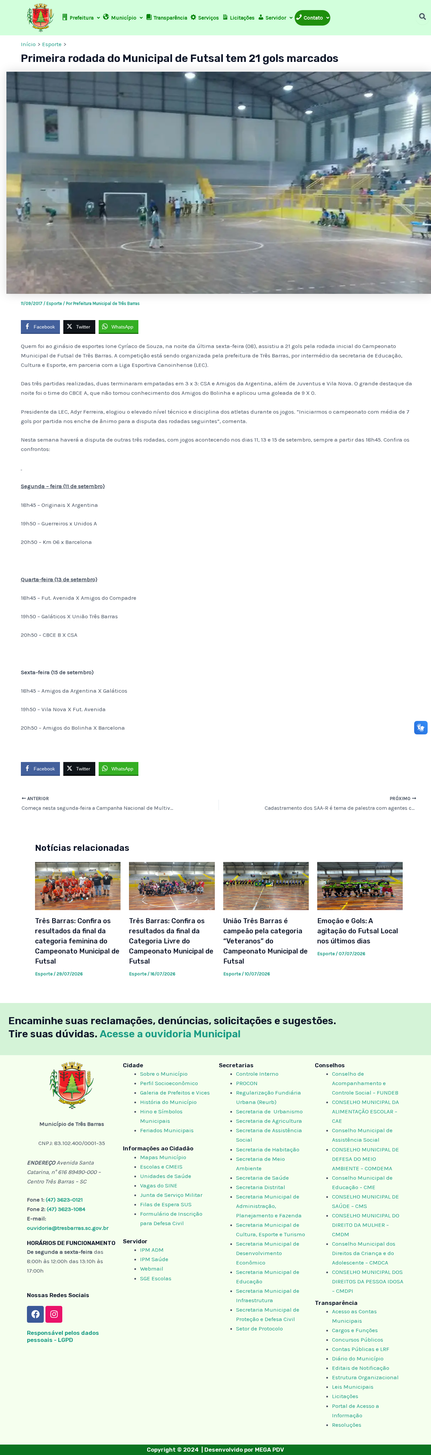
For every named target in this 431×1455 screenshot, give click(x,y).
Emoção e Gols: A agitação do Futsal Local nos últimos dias (357, 931)
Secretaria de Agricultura (269, 1120)
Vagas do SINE (158, 1185)
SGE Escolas (155, 1278)
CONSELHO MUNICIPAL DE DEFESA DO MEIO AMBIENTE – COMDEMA (365, 1159)
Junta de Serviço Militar (171, 1194)
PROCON (247, 1083)
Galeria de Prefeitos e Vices (175, 1092)
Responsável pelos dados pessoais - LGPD (63, 1336)
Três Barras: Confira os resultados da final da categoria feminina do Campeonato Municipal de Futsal (77, 941)
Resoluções (346, 1424)
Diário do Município (358, 1358)
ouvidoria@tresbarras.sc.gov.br (67, 1227)
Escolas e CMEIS (161, 1166)
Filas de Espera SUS (166, 1204)
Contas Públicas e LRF (360, 1349)
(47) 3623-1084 (66, 1209)
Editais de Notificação (360, 1367)
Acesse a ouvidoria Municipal (170, 1034)
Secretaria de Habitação (267, 1149)
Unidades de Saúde (165, 1176)
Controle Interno (257, 1073)
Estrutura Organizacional (365, 1377)
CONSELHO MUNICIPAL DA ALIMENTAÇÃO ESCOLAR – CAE (365, 1111)
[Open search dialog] (422, 18)
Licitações (345, 1396)
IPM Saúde (154, 1259)
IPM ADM (152, 1249)
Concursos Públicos (357, 1339)
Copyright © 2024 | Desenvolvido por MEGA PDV (215, 1449)
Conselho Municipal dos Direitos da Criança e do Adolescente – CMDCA (363, 1253)
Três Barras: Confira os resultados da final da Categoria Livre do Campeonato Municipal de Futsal (171, 941)
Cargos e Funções (355, 1330)
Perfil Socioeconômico (169, 1083)
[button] (81, 18)
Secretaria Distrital (260, 1187)
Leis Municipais (352, 1386)
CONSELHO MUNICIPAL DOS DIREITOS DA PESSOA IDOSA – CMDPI (367, 1281)
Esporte (54, 303)
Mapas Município (163, 1157)
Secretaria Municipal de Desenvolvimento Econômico (267, 1253)
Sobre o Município (164, 1073)
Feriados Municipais (167, 1130)
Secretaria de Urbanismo (269, 1111)
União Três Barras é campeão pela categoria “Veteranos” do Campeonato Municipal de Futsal (265, 941)
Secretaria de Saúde (262, 1177)
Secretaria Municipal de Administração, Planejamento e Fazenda (269, 1206)
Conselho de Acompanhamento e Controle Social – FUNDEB (366, 1083)
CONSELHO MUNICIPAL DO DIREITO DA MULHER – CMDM (365, 1225)
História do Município (168, 1102)
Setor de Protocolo (259, 1328)
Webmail (151, 1268)
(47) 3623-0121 (64, 1199)
